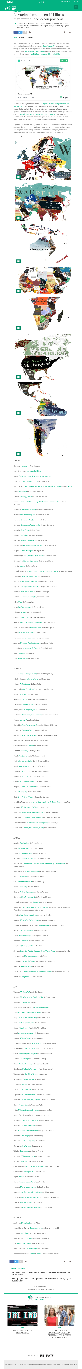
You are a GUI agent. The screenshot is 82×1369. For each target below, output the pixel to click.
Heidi (20, 602)
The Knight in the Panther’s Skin (31, 997)
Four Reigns (25, 1136)
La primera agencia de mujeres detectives (37, 971)
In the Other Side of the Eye (28, 1130)
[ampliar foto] (43, 158)
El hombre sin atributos (28, 597)
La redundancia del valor (31, 1207)
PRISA (75, 1364)
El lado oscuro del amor (26, 1023)
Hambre (24, 466)
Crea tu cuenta (73, 1)
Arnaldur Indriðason (34, 471)
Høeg (70, 486)
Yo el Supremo (26, 771)
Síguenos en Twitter (43, 2)
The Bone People (32, 1248)
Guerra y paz (23, 658)
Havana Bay (22, 792)
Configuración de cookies (63, 1364)
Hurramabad (26, 1089)
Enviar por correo (69, 32)
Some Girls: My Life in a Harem (30, 1192)
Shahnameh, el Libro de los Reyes (29, 1012)
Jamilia (24, 1084)
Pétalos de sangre (24, 935)
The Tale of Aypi (30, 1074)
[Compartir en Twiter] (20, 32)
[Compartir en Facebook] (16, 32)
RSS (71, 1364)
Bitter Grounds (27, 704)
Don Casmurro (23, 756)
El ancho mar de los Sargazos (37, 822)
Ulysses (22, 566)
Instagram (32, 1253)
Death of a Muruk (36, 1228)
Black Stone (24, 1233)
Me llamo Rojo (25, 992)
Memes (59, 1328)
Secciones (76, 7)
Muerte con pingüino (27, 515)
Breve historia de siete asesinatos (32, 812)
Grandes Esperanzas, (30, 561)
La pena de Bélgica (26, 551)
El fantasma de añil (28, 1156)
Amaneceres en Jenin (26, 1033)
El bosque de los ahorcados (30, 525)
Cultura (51, 1289)
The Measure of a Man (29, 807)
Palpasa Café (23, 1105)
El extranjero (24, 843)
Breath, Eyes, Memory (26, 797)
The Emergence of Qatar (28, 1053)
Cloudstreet (25, 1223)
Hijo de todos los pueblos (30, 1197)
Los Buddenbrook (27, 540)
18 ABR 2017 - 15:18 (26, 37)
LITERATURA (17, 11)
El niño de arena (28, 858)
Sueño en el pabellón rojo (27, 1182)
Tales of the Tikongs (24, 1243)
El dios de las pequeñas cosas (28, 1110)
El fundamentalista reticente (30, 1100)
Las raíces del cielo (25, 882)
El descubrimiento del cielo (32, 545)
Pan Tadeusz (24, 535)
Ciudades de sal (29, 1048)
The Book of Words (29, 1069)
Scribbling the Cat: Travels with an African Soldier (38, 951)
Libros (36, 1289)
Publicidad (23, 1364)
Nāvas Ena (23, 491)
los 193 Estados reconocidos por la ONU (45, 54)
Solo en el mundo (24, 848)
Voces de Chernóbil (29, 509)
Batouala (36, 902)
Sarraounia (22, 876)
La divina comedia (24, 607)
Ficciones (25, 776)
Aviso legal (30, 1364)
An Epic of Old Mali (32, 871)
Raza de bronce (24, 766)
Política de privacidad (40, 1364)
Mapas (30, 1289)
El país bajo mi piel (28, 710)
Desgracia (25, 977)
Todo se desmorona (27, 892)
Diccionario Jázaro (26, 633)
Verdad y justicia (26, 497)
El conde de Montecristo (28, 581)
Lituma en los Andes (25, 761)
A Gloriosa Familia (26, 946)
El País (10, 2)
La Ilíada (22, 653)
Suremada (28, 1238)
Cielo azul (24, 1161)
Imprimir (64, 32)
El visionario (25, 1002)
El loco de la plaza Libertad (26, 1018)
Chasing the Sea (28, 1079)
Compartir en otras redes (25, 32)
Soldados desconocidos (29, 481)
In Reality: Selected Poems (33, 556)
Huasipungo (24, 751)
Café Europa (24, 617)
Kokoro (21, 1177)
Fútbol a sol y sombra (28, 787)
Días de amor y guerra (30, 1120)
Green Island (24, 1151)
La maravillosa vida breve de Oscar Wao (45, 802)
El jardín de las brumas (28, 1187)
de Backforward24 (48, 46)
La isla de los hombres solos (32, 715)
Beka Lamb (23, 694)
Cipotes (24, 699)
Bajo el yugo (24, 530)
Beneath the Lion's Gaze (28, 915)
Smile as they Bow (28, 1125)
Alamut (24, 612)
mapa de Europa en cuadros (35, 51)
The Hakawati (24, 1028)
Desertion (24, 941)
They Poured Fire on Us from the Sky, (35, 907)
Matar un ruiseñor (31, 679)
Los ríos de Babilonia (29, 576)
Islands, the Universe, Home (33, 828)
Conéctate (64, 1)
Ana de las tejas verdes (28, 674)
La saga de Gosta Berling (28, 476)
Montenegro (28, 638)
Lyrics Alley (23, 887)
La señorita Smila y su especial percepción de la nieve (41, 486)
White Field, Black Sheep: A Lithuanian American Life (39, 502)
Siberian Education (28, 520)
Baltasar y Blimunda (27, 592)
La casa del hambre (29, 961)
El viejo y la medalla (28, 897)
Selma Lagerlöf (45, 476)
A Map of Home (25, 1038)
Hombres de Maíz (28, 689)
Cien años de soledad (28, 725)
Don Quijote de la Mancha (29, 586)
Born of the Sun (26, 966)
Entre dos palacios (25, 853)
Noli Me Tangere (26, 1202)
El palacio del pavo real (28, 735)
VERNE (22, 1328)
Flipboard (38, 1253)
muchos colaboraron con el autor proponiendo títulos (36, 114)
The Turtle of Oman (26, 1064)
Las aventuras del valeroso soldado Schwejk (42, 571)
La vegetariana (29, 1172)
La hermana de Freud (30, 648)
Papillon (31, 746)
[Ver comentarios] (30, 32)
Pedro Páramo (25, 684)
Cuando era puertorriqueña (33, 817)
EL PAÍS (47, 1355)
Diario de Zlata (35, 628)
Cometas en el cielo (29, 1095)
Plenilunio (23, 720)
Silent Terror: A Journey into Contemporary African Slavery (44, 864)
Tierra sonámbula (30, 956)
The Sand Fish (37, 1043)
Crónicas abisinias (26, 930)
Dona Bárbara (27, 730)
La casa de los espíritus (26, 781)
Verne (10, 8)
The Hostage (24, 1059)
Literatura (43, 1289)
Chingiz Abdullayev (41, 1007)
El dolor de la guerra (27, 1141)
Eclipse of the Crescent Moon (30, 622)
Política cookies (50, 1364)
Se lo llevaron (26, 1146)
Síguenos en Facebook (39, 2)
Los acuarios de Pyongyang (36, 1166)
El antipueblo (43, 925)
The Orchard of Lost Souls (29, 920)
